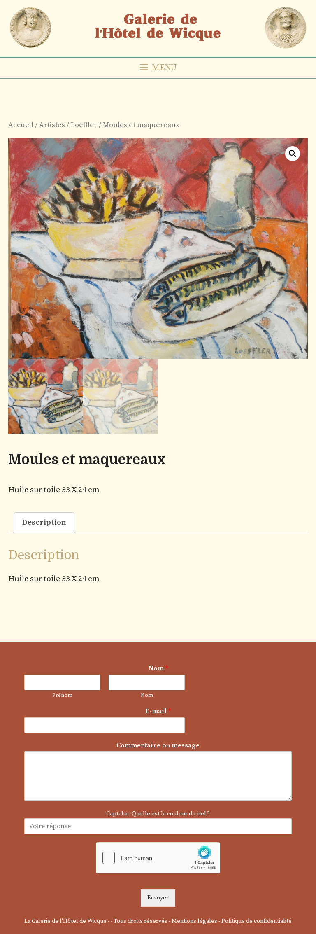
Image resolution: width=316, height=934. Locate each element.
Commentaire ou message (158, 745)
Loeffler (84, 125)
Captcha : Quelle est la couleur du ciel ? (158, 813)
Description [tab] (44, 522)
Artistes (52, 125)
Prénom (62, 695)
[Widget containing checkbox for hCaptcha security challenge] (158, 857)
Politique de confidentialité (256, 921)
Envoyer (158, 897)
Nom (158, 668)
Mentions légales (194, 921)
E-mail (158, 711)
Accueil (20, 125)
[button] (292, 153)
